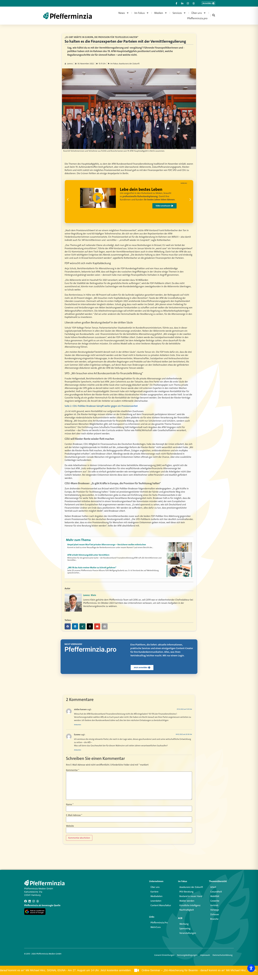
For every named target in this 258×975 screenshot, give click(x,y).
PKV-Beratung (186, 891)
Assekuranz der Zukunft (191, 887)
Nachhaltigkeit (186, 909)
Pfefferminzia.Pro (159, 922)
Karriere (154, 891)
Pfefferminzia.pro (197, 18)
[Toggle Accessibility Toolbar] (251, 968)
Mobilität (214, 896)
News (121, 13)
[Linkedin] (29, 901)
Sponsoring (184, 928)
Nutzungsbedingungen (187, 955)
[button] (67, 199)
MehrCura (155, 927)
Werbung (184, 923)
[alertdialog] (129, 970)
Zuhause (214, 914)
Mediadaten (156, 896)
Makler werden (186, 900)
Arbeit (213, 887)
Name (69, 804)
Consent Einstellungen (164, 955)
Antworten (77, 725)
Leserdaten (155, 900)
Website (70, 826)
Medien (158, 13)
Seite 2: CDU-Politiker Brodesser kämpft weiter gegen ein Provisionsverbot (101, 405)
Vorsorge (214, 909)
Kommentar (72, 770)
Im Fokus (139, 13)
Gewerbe (214, 900)
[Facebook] (25, 901)
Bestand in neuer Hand (190, 896)
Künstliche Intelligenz (189, 905)
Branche (214, 918)
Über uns (196, 13)
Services (177, 13)
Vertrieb (214, 905)
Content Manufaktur (160, 905)
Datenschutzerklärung (222, 955)
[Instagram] (33, 901)
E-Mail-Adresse (74, 815)
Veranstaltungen (187, 933)
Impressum (205, 955)
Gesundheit (216, 891)
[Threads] (37, 901)
